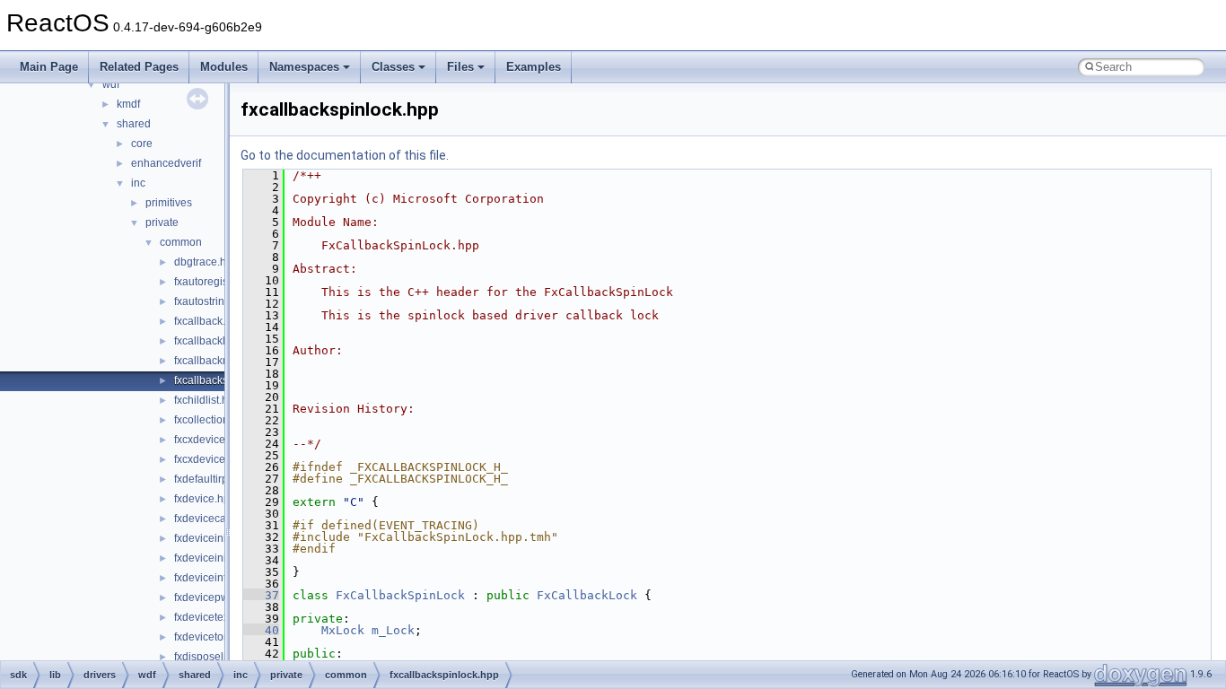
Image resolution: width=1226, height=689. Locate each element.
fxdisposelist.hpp (215, 656)
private (162, 222)
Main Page (49, 67)
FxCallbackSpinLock (400, 595)
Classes (393, 67)
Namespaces (304, 67)
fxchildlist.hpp (207, 400)
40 (261, 630)
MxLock (342, 630)
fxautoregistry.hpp (217, 281)
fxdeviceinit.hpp (212, 538)
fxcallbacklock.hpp (219, 341)
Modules (224, 67)
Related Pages (139, 67)
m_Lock (393, 630)
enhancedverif (166, 163)
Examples (533, 67)
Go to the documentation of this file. (345, 155)
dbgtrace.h (200, 262)
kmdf (128, 104)
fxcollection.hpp (212, 420)
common (181, 242)
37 (261, 595)
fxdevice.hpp (205, 499)
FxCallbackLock (587, 595)
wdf (110, 84)
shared (134, 124)
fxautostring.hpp (213, 301)
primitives (168, 202)
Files (460, 67)
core (142, 143)
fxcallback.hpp (209, 321)
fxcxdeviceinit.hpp (217, 459)
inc (138, 183)
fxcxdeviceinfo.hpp (219, 439)
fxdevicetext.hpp (213, 617)
